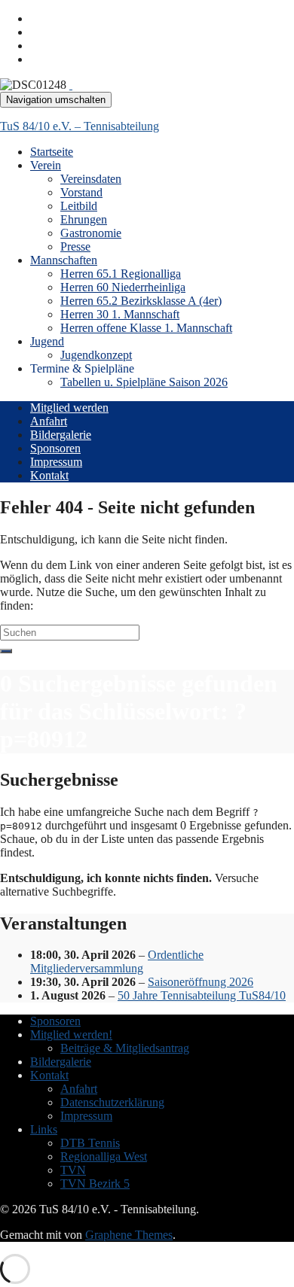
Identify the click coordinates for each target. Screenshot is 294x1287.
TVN (73, 1170)
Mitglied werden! (71, 1034)
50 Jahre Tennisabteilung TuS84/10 (202, 995)
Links (43, 1129)
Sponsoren (55, 448)
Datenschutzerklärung (112, 1102)
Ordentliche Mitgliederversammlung (117, 961)
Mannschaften (63, 260)
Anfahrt (48, 421)
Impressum (56, 461)
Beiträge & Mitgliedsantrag (124, 1048)
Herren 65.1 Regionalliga (120, 273)
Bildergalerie (60, 434)
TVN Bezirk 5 (95, 1183)
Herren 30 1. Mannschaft (119, 314)
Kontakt (49, 475)
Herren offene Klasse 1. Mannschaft (146, 327)
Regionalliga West (103, 1156)
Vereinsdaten (90, 178)
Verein (45, 165)
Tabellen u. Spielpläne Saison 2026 (144, 382)
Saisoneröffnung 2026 (200, 981)
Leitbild (78, 205)
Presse (75, 246)
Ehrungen (83, 219)
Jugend (47, 341)
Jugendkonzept (96, 354)
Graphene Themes (129, 1234)
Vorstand (81, 192)
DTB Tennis (90, 1142)
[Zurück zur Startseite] (70, 84)
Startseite (51, 151)
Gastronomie (90, 233)
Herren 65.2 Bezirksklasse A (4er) (141, 300)
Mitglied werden (69, 407)
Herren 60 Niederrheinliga (122, 287)
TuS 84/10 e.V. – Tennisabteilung (79, 126)
